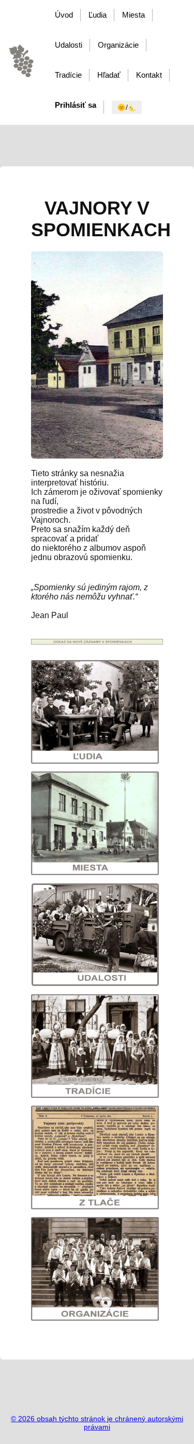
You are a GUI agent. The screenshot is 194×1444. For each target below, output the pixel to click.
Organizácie (118, 44)
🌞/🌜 (127, 107)
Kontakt (149, 74)
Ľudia (97, 14)
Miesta (133, 14)
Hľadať (109, 74)
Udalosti (68, 44)
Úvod (64, 14)
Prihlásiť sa (75, 105)
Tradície (68, 74)
